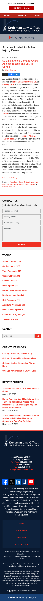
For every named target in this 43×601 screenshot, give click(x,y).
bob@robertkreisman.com (21, 470)
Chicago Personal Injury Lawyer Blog (19, 371)
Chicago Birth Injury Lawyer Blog (17, 353)
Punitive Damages (8, 187)
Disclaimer (22, 530)
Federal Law (14, 184)
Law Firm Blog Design (20, 597)
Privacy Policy (12, 566)
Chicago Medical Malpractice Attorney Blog (19, 364)
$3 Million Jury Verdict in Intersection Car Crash (20, 389)
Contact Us (21, 544)
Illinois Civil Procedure (14, 290)
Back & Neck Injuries (13, 310)
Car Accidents (11, 266)
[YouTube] (31, 482)
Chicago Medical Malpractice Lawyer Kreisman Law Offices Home (21, 553)
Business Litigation (13, 295)
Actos (5, 114)
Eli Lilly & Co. (8, 85)
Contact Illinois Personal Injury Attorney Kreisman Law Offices (21, 557)
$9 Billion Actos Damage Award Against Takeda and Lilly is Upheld (20, 63)
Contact (21, 15)
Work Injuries (10, 286)
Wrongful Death (11, 276)
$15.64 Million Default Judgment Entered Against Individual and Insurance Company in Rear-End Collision (20, 418)
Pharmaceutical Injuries (27, 184)
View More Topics (10, 319)
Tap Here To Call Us (21, 8)
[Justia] (25, 482)
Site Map (21, 537)
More (37, 15)
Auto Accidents (11, 261)
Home (7, 15)
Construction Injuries (13, 315)
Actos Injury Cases (16, 182)
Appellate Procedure (13, 305)
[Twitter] (12, 482)
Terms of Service (26, 566)
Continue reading (9, 177)
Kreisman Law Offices (28, 591)
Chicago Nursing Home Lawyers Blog (19, 358)
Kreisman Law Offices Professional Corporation (21, 25)
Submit (21, 244)
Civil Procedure (11, 300)
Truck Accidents (11, 271)
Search (38, 336)
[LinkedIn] (18, 482)
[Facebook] (5, 482)
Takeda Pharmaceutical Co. (24, 82)
